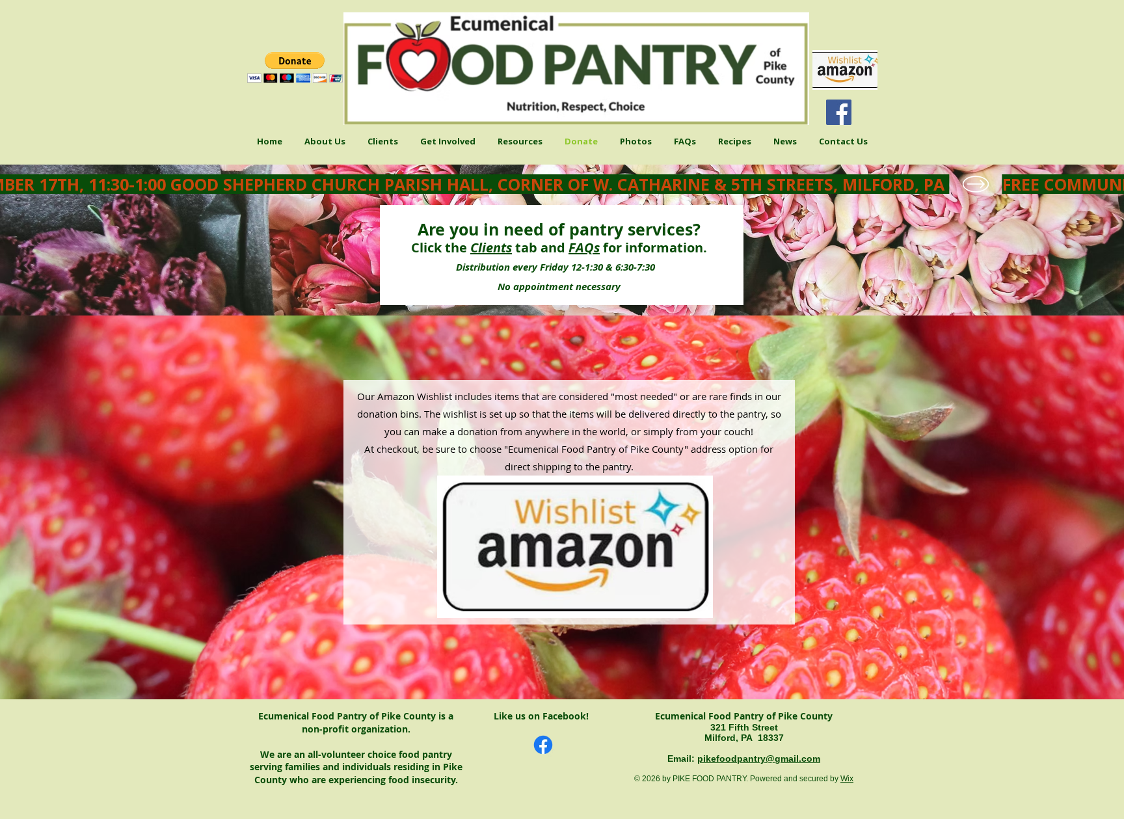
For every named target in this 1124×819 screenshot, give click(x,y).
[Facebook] (838, 112)
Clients (491, 247)
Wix (846, 778)
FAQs (584, 247)
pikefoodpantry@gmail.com (758, 758)
